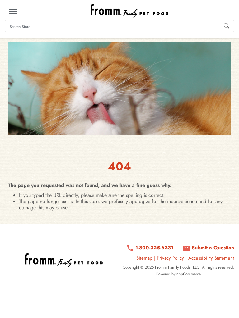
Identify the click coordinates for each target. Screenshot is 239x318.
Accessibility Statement (211, 258)
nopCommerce (188, 274)
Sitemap (144, 258)
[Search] (226, 26)
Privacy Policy (170, 258)
